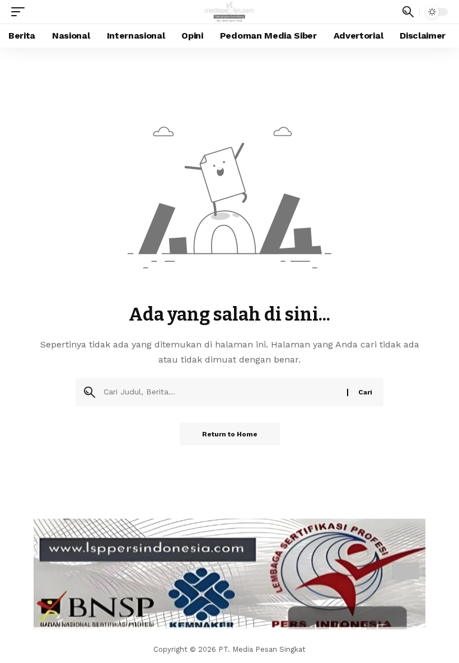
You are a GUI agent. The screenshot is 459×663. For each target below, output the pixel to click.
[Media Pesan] (230, 11)
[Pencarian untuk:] (221, 392)
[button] (20, 11)
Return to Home (229, 434)
